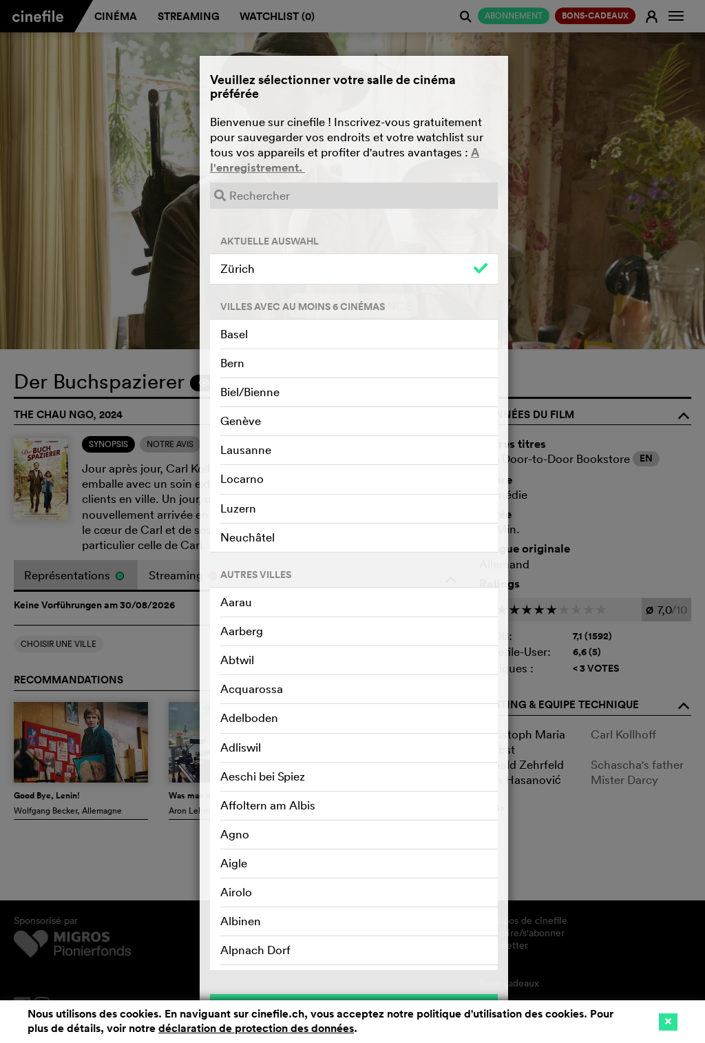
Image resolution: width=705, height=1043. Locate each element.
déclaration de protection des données (256, 1028)
